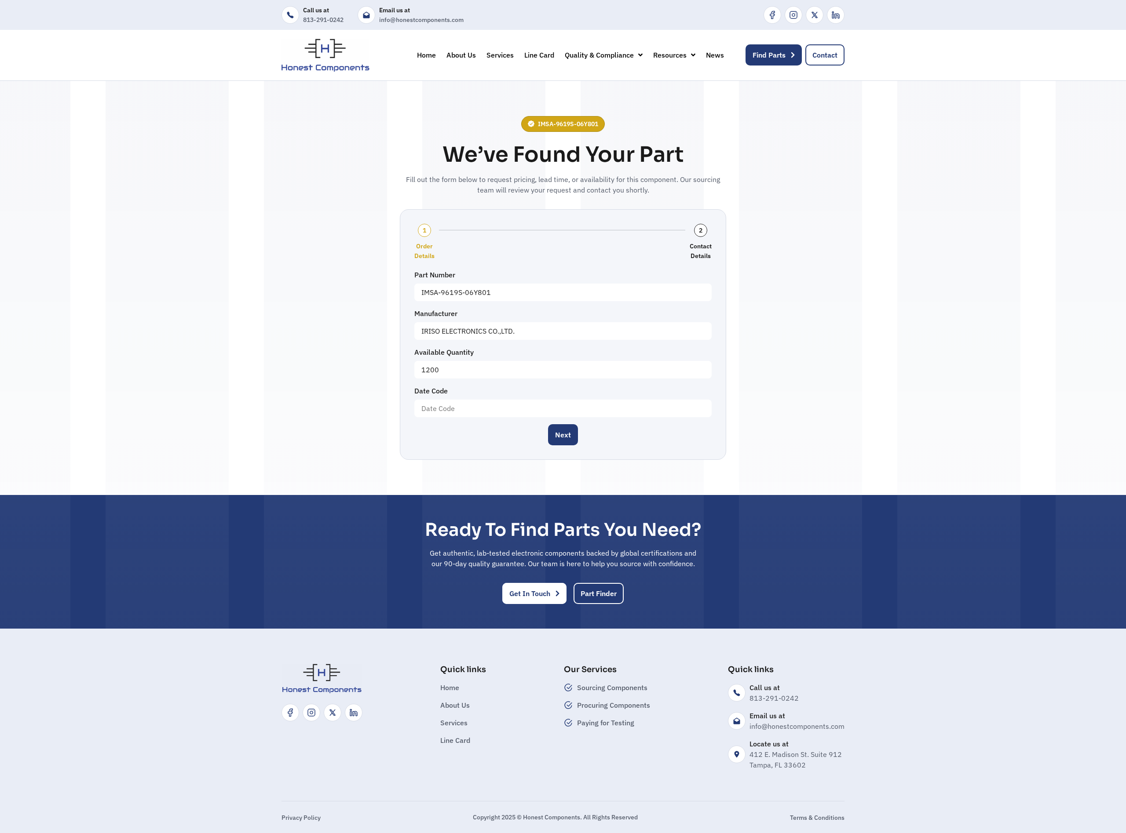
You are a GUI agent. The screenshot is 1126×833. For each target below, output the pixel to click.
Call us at (316, 10)
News (715, 55)
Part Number (434, 274)
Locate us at (769, 743)
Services (500, 55)
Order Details (424, 251)
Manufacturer (435, 313)
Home (426, 55)
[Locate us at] (737, 754)
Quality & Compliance (599, 55)
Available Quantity (444, 352)
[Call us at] (290, 15)
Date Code (431, 390)
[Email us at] (366, 15)
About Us (461, 55)
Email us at (394, 10)
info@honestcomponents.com (421, 20)
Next (563, 434)
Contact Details (701, 251)
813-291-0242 (323, 20)
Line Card (539, 55)
